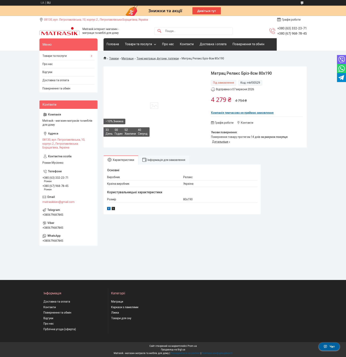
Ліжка (115, 312)
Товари (114, 58)
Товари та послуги (138, 44)
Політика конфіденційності (217, 353)
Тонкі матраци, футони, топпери (158, 58)
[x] (113, 209)
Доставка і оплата (213, 44)
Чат (332, 346)
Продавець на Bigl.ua (173, 349)
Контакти (187, 44)
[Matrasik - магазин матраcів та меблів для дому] (59, 31)
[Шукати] (159, 31)
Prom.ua (192, 346)
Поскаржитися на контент (185, 353)
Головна (113, 44)
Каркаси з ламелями (124, 307)
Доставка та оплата (55, 80)
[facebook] (109, 209)
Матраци (128, 58)
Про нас (168, 44)
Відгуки (47, 72)
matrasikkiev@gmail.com (58, 202)
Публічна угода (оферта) (59, 329)
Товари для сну (121, 318)
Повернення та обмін (248, 44)
